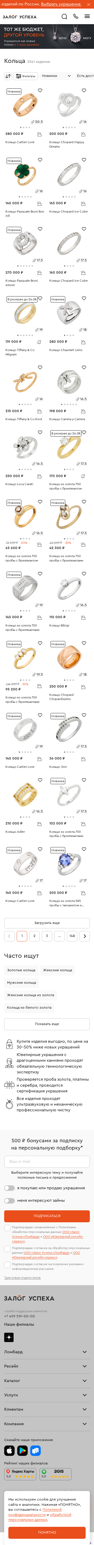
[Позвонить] (75, 16)
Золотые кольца (21, 970)
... (59, 936)
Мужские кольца (21, 983)
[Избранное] (40, 90)
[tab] (20, 127)
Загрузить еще (47, 923)
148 (72, 936)
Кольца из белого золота (29, 1007)
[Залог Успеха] (20, 16)
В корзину (39, 134)
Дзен (9, 1337)
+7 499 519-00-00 (19, 1316)
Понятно (47, 1532)
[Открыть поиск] (64, 16)
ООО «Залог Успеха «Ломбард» (46, 1252)
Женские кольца (57, 970)
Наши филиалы (19, 1324)
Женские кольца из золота (30, 995)
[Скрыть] (88, 5)
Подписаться (47, 1216)
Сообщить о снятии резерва (38, 341)
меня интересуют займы (41, 1200)
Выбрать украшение (41, 4)
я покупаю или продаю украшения (51, 1188)
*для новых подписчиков (22, 1277)
